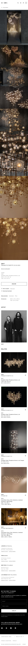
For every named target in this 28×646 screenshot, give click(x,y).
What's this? (12, 288)
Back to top (19, 636)
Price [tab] (16, 296)
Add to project (6, 288)
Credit (24, 644)
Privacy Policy (4, 616)
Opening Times (4, 551)
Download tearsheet (7, 291)
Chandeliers (5, 7)
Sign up (14, 610)
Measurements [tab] (4, 296)
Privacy (15, 640)
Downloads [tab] (11, 296)
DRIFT (3, 263)
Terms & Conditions (6, 640)
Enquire (14, 283)
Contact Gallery (12, 551)
